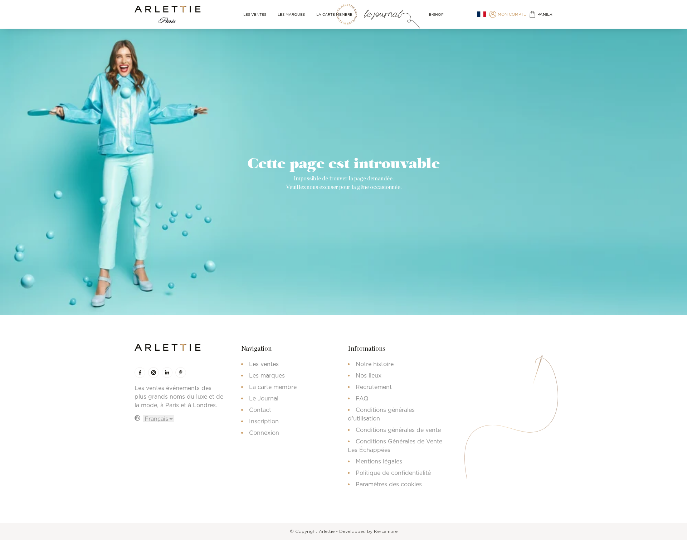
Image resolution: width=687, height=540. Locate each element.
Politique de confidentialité (393, 473)
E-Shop (436, 14)
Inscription (264, 421)
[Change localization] (481, 14)
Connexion (264, 432)
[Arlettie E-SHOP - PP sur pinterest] (181, 372)
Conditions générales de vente (398, 430)
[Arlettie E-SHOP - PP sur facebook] (140, 372)
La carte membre (334, 14)
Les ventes (254, 14)
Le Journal (263, 398)
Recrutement (374, 387)
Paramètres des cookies (389, 484)
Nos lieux (368, 375)
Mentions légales (379, 461)
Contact (260, 410)
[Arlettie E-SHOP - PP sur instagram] (153, 372)
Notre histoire (375, 364)
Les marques (291, 14)
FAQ (362, 398)
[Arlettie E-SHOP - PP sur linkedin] (167, 372)
